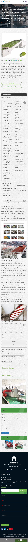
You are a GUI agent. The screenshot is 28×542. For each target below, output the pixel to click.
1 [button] (12, 407)
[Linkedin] (5, 529)
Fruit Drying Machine (14, 404)
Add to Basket (10, 86)
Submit (5, 433)
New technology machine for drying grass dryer (13, 356)
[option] (14, 392)
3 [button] (16, 407)
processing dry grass (7, 361)
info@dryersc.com (7, 479)
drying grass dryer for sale (8, 358)
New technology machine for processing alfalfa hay (13, 350)
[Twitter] (7, 529)
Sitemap (22, 536)
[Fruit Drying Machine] (14, 391)
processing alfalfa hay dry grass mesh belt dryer (13, 353)
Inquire (10, 83)
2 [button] (14, 407)
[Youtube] (10, 529)
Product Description (7, 94)
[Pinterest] (12, 529)
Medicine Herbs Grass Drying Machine (9, 449)
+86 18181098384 (7, 477)
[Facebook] (2, 529)
